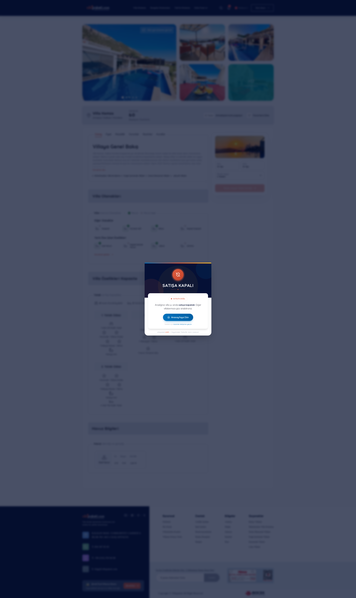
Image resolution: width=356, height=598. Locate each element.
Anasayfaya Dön (180, 317)
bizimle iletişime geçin (183, 324)
